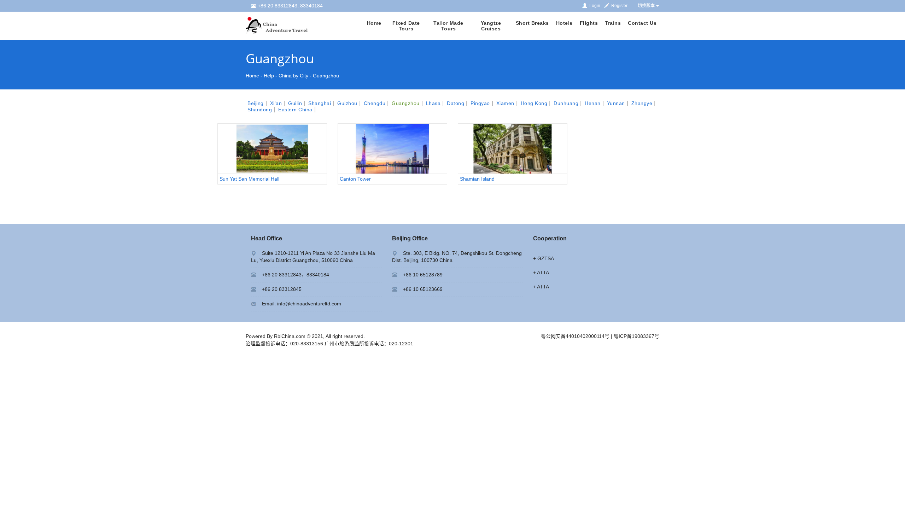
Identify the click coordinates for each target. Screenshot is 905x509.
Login (594, 5)
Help (269, 75)
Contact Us (642, 23)
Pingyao (480, 103)
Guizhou (347, 103)
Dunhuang (566, 103)
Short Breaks (532, 23)
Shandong (259, 109)
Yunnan (616, 103)
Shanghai (319, 103)
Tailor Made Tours (448, 25)
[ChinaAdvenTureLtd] (277, 25)
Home (374, 23)
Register (619, 5)
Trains (613, 23)
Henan (593, 103)
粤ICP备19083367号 (636, 336)
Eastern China (295, 109)
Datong (455, 103)
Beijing (255, 103)
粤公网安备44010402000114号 (575, 336)
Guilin (295, 103)
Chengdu (375, 103)
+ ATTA (541, 272)
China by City (293, 75)
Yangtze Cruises (491, 25)
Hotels (564, 23)
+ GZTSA (543, 258)
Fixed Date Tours (406, 25)
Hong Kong (534, 103)
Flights (589, 23)
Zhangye (642, 103)
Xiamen (505, 103)
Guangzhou (326, 75)
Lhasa (433, 103)
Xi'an (276, 103)
